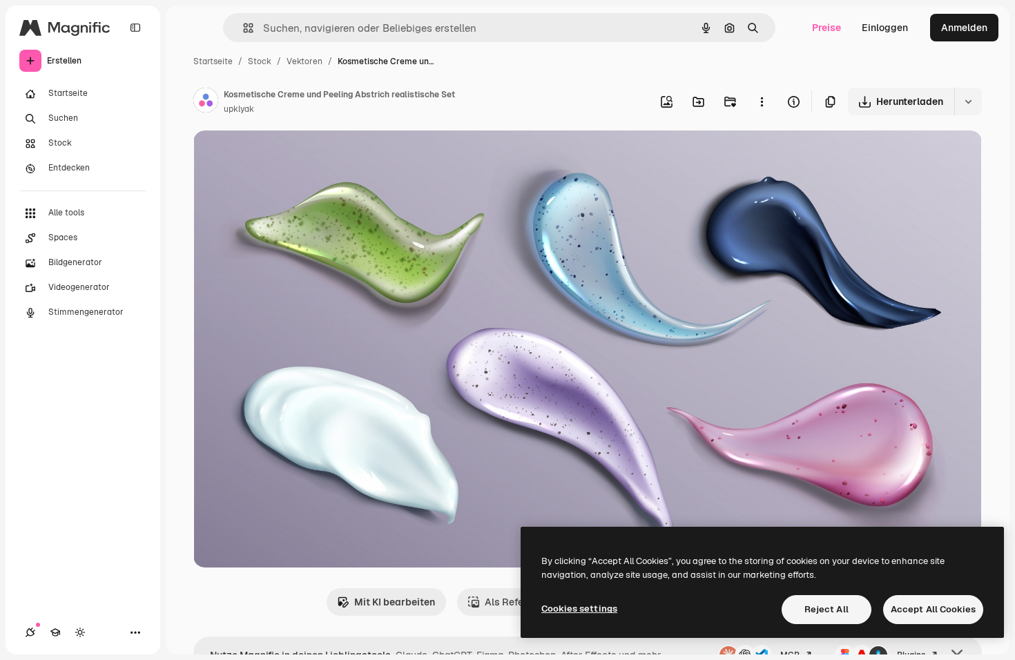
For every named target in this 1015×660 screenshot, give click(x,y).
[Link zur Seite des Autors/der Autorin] (205, 102)
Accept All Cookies (933, 609)
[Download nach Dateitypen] (968, 101)
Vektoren (304, 61)
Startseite (213, 61)
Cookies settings (579, 608)
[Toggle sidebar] (135, 28)
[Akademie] (55, 632)
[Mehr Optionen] (761, 101)
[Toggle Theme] (80, 632)
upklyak (239, 109)
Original (281, 157)
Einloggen (885, 27)
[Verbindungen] (30, 632)
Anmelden (964, 27)
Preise (826, 27)
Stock (259, 61)
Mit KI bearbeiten (394, 602)
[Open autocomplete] (243, 28)
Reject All (826, 609)
